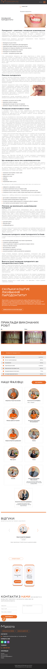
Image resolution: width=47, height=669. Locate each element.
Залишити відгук (16, 558)
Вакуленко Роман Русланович (13, 400)
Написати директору (22, 631)
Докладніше (18, 581)
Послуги (2, 653)
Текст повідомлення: (27, 605)
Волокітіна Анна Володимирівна (23, 501)
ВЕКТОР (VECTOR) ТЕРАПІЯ (29, 577)
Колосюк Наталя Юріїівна (33, 400)
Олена (34, 459)
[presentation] (9, 530)
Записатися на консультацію (12, 309)
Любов (34, 440)
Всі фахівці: (38, 382)
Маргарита (13, 459)
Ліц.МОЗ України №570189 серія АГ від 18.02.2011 (23, 665)
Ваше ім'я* (3, 605)
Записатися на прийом (8, 631)
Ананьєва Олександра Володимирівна (34, 421)
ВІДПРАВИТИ (9, 616)
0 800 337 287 (24, 6)
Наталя (13, 478)
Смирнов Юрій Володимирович (13, 440)
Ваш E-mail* (4, 608)
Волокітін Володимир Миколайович (34, 479)
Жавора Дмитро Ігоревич (13, 420)
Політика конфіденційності (6, 656)
